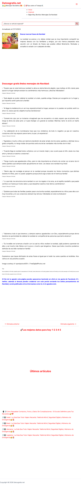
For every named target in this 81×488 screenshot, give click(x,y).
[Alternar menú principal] (76, 4)
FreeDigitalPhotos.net (37, 264)
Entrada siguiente (68, 324)
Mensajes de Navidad (11, 93)
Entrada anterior (12, 324)
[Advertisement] (40, 65)
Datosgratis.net (11, 3)
